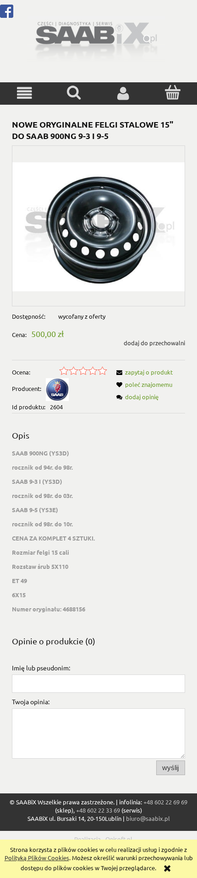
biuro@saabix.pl (148, 818)
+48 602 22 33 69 (98, 810)
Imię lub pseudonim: (41, 668)
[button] (24, 93)
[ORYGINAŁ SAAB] (57, 388)
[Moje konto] (123, 93)
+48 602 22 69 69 (165, 802)
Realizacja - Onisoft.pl (103, 839)
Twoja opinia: (30, 701)
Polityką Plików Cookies (37, 858)
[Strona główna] (96, 38)
